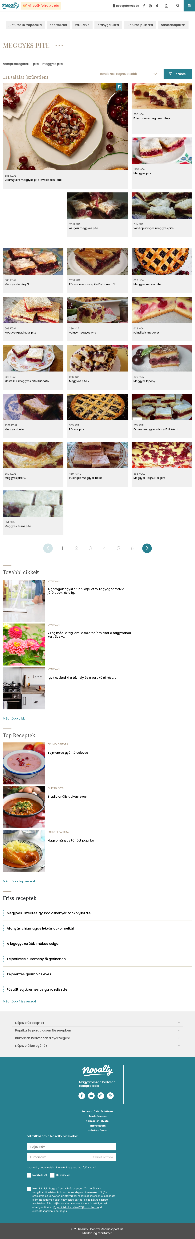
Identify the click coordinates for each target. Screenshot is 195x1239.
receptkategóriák (16, 64)
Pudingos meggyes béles (85, 478)
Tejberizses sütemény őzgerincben (36, 958)
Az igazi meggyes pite (83, 228)
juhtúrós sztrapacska (25, 25)
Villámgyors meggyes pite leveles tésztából (33, 180)
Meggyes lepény (144, 381)
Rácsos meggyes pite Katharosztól (92, 284)
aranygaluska (108, 25)
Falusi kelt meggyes (146, 332)
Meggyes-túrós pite (18, 526)
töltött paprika (58, 832)
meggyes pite (52, 64)
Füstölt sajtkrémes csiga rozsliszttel (37, 989)
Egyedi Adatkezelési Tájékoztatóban (76, 1207)
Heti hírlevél (63, 1175)
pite (36, 64)
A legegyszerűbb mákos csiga (32, 943)
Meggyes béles (15, 429)
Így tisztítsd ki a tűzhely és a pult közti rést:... (82, 677)
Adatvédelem (98, 1116)
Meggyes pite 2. (79, 381)
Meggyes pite (142, 173)
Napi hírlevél (39, 1175)
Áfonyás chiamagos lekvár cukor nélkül (40, 928)
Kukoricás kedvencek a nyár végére (42, 1038)
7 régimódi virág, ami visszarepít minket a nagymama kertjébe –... (89, 634)
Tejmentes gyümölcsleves (68, 752)
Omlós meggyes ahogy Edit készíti (156, 429)
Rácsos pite (76, 429)
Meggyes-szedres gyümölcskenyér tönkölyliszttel (49, 913)
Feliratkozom (103, 1157)
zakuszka (82, 25)
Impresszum (98, 1126)
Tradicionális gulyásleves (67, 796)
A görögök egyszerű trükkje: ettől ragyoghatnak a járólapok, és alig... (86, 590)
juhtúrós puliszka (140, 25)
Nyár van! (54, 581)
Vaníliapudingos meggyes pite (153, 228)
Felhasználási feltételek (97, 1111)
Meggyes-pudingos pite (20, 332)
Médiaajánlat (97, 1130)
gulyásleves (56, 788)
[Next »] (147, 549)
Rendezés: (107, 74)
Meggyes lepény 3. (17, 284)
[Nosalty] (10, 5)
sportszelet (58, 25)
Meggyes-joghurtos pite (149, 478)
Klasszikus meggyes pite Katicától (27, 381)
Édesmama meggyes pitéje (151, 118)
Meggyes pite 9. (15, 478)
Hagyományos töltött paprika (71, 840)
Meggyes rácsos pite (147, 284)
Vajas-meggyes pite (82, 332)
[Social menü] (151, 5)
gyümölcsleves (58, 744)
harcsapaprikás (173, 25)
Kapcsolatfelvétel (97, 1121)
